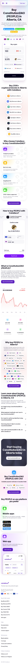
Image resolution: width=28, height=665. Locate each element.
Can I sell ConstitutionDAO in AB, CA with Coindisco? (12, 430)
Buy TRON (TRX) (5, 612)
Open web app (7, 549)
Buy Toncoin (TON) (5, 609)
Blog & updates (4, 638)
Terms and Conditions (6, 643)
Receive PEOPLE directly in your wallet (15, 217)
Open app (22, 3)
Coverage (3, 640)
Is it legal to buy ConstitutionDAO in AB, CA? (11, 407)
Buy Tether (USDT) (5, 606)
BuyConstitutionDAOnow (14, 458)
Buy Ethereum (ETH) (5, 603)
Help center (4, 627)
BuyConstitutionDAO (14, 203)
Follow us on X (4, 654)
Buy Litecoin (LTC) (5, 614)
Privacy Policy (4, 646)
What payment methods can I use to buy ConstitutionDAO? (11, 413)
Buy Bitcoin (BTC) (5, 601)
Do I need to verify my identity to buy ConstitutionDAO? (12, 419)
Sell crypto (3, 617)
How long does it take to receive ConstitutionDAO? (10, 424)
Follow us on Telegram (6, 656)
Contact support (5, 630)
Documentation (4, 625)
